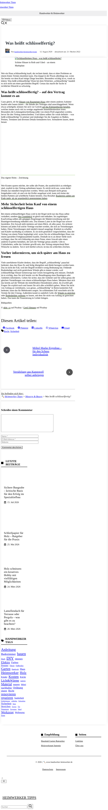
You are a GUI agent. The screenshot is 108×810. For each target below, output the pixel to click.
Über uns (79, 745)
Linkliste (79, 741)
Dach (3, 659)
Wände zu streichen (66, 293)
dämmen (19, 659)
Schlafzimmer (5, 701)
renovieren (8, 694)
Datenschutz (47, 769)
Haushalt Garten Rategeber (53, 741)
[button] (4, 24)
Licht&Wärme (10, 680)
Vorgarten (13, 709)
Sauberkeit (19, 698)
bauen (21, 654)
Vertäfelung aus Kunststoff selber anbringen (28, 373)
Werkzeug (7, 712)
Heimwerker (10, 673)
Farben (14, 662)
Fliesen (12, 666)
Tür (19, 706)
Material (6, 684)
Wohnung (20, 712)
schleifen (14, 701)
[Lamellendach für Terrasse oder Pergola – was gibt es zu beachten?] (14, 614)
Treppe (14, 706)
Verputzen (5, 709)
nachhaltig (6, 687)
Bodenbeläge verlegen (15, 295)
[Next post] (69, 372)
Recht (6, 331)
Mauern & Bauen (18, 34)
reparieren (7, 697)
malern (23, 681)
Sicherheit (14, 331)
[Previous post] (7, 350)
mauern (16, 684)
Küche (23, 677)
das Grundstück (25, 216)
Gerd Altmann (29, 307)
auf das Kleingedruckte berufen (56, 107)
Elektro (5, 662)
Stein (14, 704)
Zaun (3, 715)
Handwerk (15, 669)
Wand (20, 709)
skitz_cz (7, 307)
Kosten (14, 676)
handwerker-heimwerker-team (25, 52)
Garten (5, 669)
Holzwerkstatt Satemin (51, 745)
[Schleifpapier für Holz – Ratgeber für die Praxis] (14, 530)
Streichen (6, 706)
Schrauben (21, 701)
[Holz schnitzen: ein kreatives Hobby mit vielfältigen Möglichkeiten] (14, 572)
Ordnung (18, 687)
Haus (22, 669)
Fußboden (19, 666)
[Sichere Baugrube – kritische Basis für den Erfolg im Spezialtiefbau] (14, 488)
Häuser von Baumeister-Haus (32, 102)
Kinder (4, 677)
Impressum (61, 769)
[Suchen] (30, 806)
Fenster (4, 665)
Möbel (23, 684)
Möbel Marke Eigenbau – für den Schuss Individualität (47, 351)
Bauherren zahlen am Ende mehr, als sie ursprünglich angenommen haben (38, 197)
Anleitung (8, 650)
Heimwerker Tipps (19, 797)
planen (4, 691)
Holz (23, 673)
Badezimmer (8, 654)
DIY (10, 658)
